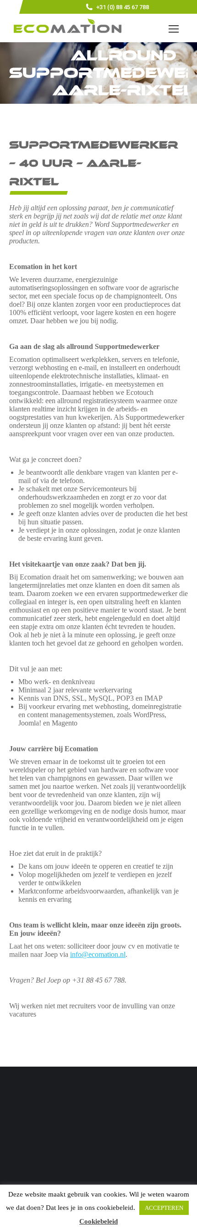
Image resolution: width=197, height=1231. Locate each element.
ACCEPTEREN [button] (164, 1207)
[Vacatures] (98, 1158)
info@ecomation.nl (98, 954)
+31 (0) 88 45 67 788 (122, 7)
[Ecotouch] (98, 1154)
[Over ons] (98, 1144)
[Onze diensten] (98, 1149)
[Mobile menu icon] (173, 29)
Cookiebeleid (98, 1221)
